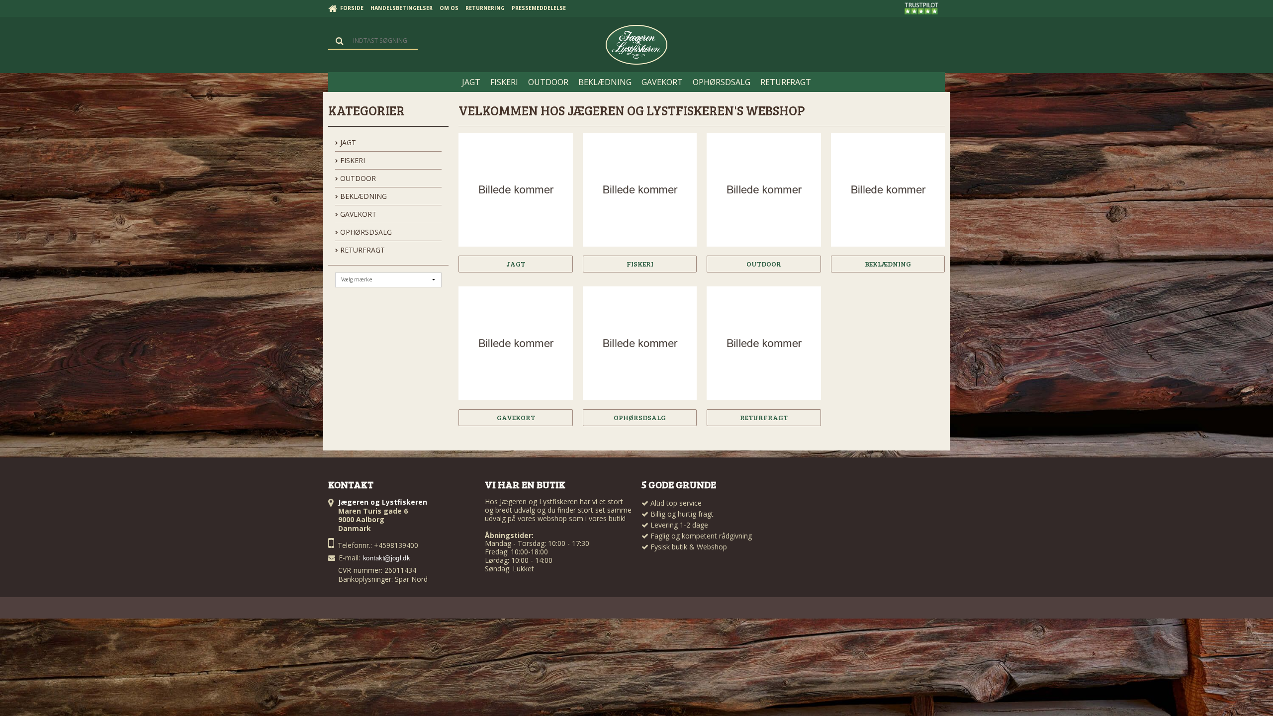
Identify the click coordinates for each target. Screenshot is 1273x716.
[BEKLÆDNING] (888, 190)
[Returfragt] (763, 343)
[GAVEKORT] (515, 343)
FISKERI (351, 160)
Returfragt (361, 250)
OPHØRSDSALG (365, 232)
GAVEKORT (357, 214)
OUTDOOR (357, 178)
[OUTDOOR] (763, 190)
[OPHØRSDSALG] (640, 343)
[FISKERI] (640, 190)
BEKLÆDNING (362, 196)
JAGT (347, 142)
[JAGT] (515, 190)
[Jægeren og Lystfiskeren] (636, 45)
